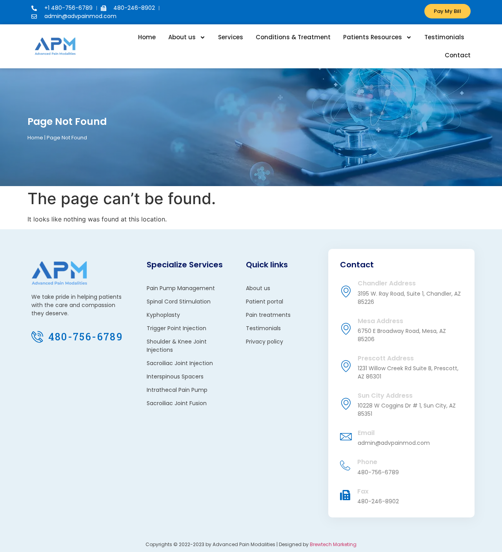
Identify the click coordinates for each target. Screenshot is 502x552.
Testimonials (444, 37)
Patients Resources (372, 37)
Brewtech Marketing (333, 544)
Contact (458, 55)
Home (147, 37)
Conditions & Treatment (293, 37)
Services (230, 37)
